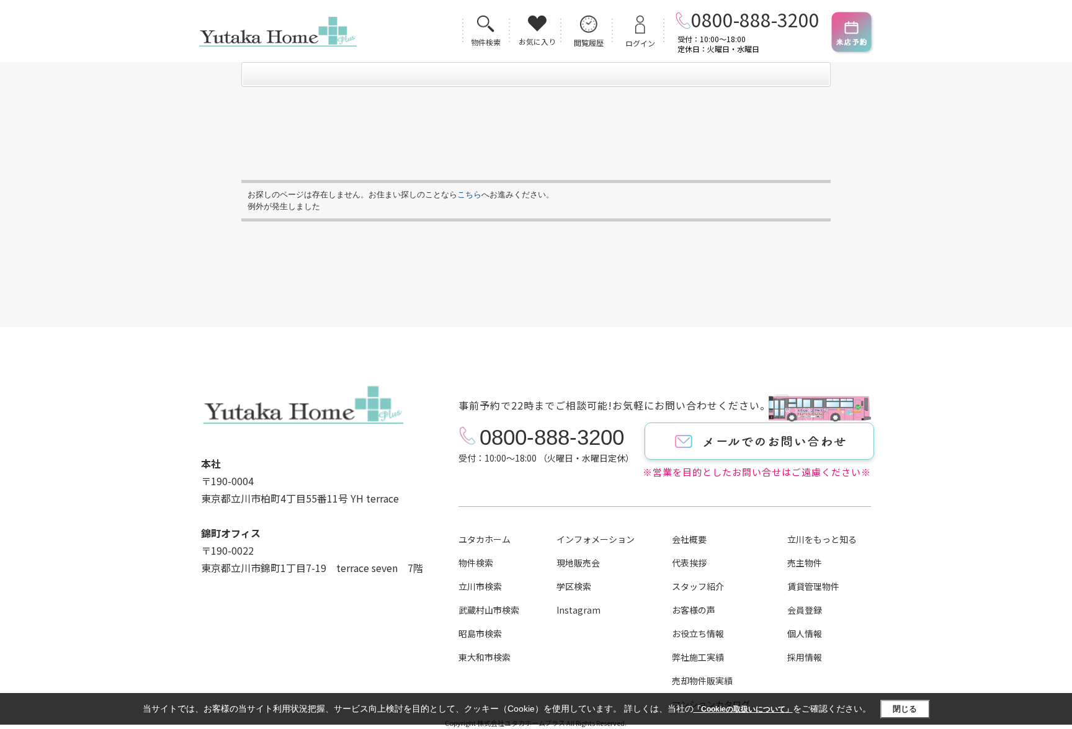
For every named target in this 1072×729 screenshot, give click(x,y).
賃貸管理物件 (813, 586)
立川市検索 (480, 586)
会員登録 (804, 610)
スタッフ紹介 (698, 586)
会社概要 (689, 539)
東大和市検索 (484, 657)
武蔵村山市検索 (488, 610)
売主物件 (804, 563)
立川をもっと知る (822, 539)
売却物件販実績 (702, 680)
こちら (469, 194)
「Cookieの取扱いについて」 (743, 709)
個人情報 (804, 633)
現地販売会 (578, 563)
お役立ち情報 (698, 633)
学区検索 (573, 586)
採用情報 (804, 657)
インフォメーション (595, 539)
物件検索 (475, 563)
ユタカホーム (484, 539)
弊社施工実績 (698, 657)
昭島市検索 (480, 633)
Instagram (578, 610)
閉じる (905, 708)
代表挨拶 (689, 563)
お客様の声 (693, 610)
